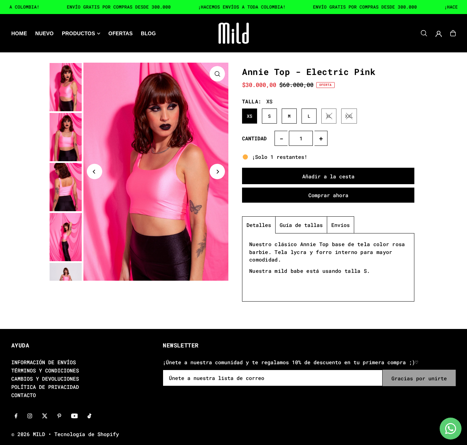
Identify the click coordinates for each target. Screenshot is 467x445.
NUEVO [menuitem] (44, 33)
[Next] (217, 171)
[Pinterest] (59, 416)
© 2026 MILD (28, 434)
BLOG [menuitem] (148, 33)
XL (329, 116)
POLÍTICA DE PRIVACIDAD (45, 386)
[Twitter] (45, 416)
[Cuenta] (439, 34)
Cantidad (254, 138)
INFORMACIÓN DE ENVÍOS (43, 362)
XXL (349, 116)
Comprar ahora (328, 195)
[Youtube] (74, 416)
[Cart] (453, 33)
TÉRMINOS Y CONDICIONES (45, 370)
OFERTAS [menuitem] (120, 33)
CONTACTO (23, 395)
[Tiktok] (89, 416)
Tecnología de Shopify (86, 434)
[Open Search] (424, 33)
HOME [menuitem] (19, 33)
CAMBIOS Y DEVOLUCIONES (45, 378)
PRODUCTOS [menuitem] (78, 33)
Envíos (340, 224)
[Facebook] (16, 416)
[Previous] (94, 171)
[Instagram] (29, 416)
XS (249, 116)
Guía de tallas (301, 224)
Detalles (258, 224)
